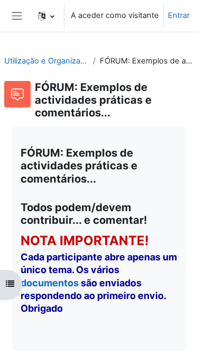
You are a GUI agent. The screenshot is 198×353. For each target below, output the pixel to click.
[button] (46, 16)
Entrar (179, 15)
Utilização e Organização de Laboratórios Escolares (46, 61)
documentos (50, 282)
